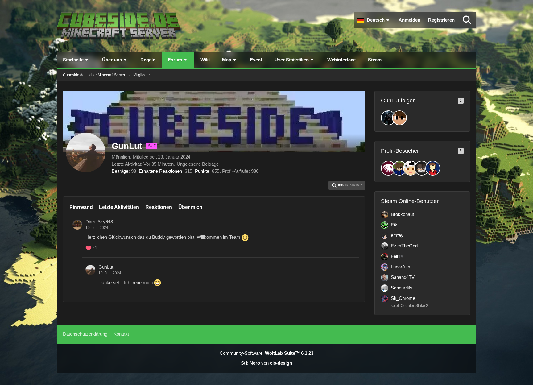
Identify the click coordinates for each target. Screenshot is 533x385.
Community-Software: (266, 353)
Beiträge (120, 171)
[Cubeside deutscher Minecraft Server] (118, 26)
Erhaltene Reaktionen (160, 171)
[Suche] (467, 20)
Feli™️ (397, 256)
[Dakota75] (388, 117)
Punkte (202, 171)
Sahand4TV (403, 277)
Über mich (190, 207)
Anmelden (409, 20)
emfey (397, 235)
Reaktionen (158, 207)
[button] (374, 20)
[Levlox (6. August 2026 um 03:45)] (421, 168)
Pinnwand (81, 207)
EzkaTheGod (404, 245)
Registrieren (441, 20)
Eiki (394, 224)
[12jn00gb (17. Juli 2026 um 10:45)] (432, 168)
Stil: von (266, 363)
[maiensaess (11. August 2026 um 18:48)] (410, 168)
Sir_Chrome (403, 298)
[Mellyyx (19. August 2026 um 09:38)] (399, 168)
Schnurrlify (401, 287)
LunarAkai (401, 266)
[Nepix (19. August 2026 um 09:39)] (388, 168)
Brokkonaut (402, 214)
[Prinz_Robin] (399, 117)
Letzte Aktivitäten (119, 207)
